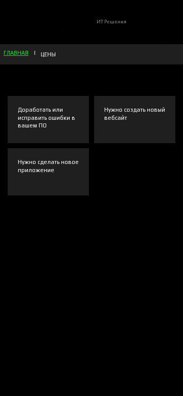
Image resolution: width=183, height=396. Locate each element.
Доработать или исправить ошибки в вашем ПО (46, 117)
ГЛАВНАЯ (16, 53)
